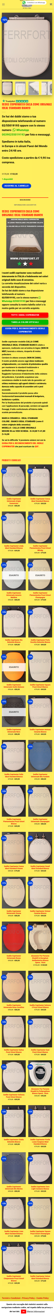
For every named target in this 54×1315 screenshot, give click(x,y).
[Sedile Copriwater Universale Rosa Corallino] (14, 987)
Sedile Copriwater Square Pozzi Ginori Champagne (40, 1232)
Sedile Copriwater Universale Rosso (14, 957)
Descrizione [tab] (25, 200)
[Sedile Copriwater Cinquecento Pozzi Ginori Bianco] (14, 1258)
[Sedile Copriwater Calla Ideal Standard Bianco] (14, 756)
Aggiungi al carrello (16, 186)
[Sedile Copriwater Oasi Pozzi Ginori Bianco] (40, 1032)
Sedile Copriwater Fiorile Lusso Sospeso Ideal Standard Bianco (40, 1142)
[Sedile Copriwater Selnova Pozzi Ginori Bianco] (14, 1076)
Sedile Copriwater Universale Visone (14, 912)
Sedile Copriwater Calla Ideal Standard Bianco (13, 775)
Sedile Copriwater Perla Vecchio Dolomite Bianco (40, 641)
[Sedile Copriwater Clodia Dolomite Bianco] (14, 1121)
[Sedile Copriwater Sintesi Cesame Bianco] (40, 893)
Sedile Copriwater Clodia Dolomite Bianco (14, 1141)
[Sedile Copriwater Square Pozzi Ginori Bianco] (40, 666)
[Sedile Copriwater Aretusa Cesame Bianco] (40, 711)
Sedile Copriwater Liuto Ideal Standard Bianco (13, 1232)
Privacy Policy (28, 1298)
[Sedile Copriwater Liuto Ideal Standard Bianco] (14, 1213)
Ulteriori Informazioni (36, 1311)
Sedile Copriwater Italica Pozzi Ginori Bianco (14, 1051)
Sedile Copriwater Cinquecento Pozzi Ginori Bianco (14, 1278)
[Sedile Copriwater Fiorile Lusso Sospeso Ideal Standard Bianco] (40, 1121)
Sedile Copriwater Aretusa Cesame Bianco (40, 731)
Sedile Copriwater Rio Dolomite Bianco (13, 641)
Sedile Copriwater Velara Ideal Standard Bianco (40, 1277)
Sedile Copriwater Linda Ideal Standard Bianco (13, 547)
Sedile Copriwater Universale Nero (14, 731)
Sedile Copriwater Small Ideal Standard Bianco (40, 867)
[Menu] (3, 4)
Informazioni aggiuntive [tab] (25, 205)
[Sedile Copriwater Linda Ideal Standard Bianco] (14, 527)
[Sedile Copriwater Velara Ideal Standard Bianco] (40, 1258)
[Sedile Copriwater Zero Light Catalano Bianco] (40, 1168)
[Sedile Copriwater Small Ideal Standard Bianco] (40, 848)
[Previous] (6, 46)
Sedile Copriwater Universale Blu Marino (14, 1188)
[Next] (48, 46)
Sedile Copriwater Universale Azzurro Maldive (13, 595)
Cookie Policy (42, 1298)
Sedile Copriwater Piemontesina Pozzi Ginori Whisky (40, 548)
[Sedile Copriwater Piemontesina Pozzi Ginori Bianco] (14, 801)
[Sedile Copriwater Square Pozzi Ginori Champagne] (40, 1213)
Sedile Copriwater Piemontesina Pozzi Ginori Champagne (40, 595)
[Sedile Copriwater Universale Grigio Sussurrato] (14, 480)
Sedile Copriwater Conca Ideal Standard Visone (14, 867)
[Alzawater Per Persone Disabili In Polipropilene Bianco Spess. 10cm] (40, 1073)
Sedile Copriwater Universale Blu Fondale (40, 775)
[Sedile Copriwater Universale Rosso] (14, 937)
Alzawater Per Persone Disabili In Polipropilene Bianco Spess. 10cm (40, 1091)
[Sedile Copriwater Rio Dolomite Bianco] (14, 621)
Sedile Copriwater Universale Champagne (40, 820)
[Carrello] (51, 4)
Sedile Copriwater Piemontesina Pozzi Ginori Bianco (13, 821)
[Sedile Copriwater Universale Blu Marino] (14, 1168)
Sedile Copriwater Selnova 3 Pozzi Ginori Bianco (40, 1006)
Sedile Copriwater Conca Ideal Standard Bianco (40, 500)
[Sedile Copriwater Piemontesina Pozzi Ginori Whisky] (40, 527)
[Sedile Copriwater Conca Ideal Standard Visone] (14, 848)
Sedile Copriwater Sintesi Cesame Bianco (40, 912)
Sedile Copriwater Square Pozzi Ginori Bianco (40, 686)
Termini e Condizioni (11, 1298)
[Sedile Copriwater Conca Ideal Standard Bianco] (40, 480)
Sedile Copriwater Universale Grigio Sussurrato (14, 501)
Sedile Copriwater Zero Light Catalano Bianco (40, 1188)
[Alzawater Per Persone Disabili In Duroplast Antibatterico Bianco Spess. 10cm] (40, 937)
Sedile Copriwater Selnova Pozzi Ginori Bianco (13, 1096)
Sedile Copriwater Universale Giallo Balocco (14, 686)
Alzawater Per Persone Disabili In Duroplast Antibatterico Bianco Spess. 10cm (40, 959)
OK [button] (23, 1311)
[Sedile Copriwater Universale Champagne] (40, 801)
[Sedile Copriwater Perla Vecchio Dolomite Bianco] (40, 621)
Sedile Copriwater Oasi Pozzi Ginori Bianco (40, 1051)
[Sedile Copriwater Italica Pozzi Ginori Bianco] (14, 1032)
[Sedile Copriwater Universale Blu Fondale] (40, 756)
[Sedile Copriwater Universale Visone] (14, 893)
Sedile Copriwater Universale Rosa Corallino (14, 1006)
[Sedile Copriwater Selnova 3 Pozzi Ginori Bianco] (40, 987)
